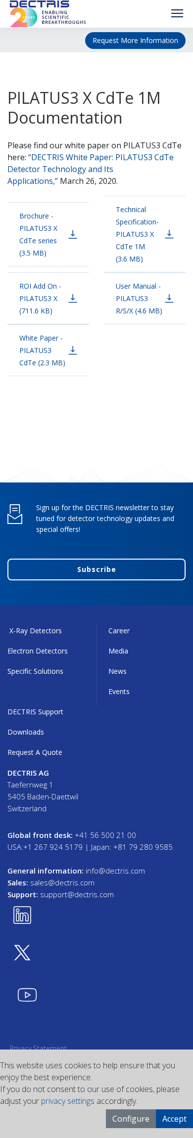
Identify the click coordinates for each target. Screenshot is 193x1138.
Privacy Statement (38, 1048)
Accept (174, 1118)
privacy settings (68, 1100)
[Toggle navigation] (177, 13)
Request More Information (135, 40)
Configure (130, 1118)
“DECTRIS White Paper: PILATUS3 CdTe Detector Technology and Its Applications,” (90, 169)
